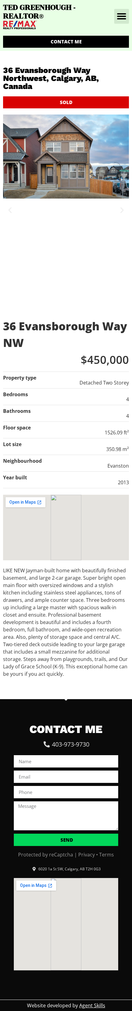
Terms (106, 854)
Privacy (86, 854)
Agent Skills (92, 1005)
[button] (121, 16)
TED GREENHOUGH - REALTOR (39, 11)
